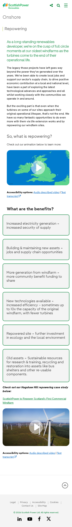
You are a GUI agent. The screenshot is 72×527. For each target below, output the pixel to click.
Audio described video (46, 192)
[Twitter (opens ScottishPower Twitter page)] (49, 519)
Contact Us (27, 506)
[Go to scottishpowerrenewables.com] (24, 6)
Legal (13, 502)
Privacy (24, 502)
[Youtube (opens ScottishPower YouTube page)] (30, 519)
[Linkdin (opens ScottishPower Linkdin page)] (20, 519)
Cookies (54, 502)
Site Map (42, 506)
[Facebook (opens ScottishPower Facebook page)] (40, 519)
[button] (38, 168)
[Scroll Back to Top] (65, 486)
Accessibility (39, 502)
